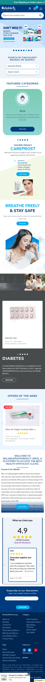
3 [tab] (23, 140)
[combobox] (22, 15)
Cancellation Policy (9, 636)
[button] (13, 50)
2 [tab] (21, 140)
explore (22, 223)
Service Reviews (8, 652)
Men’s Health (31, 630)
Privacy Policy (7, 639)
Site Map (5, 622)
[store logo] (8, 8)
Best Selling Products (31, 626)
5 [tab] (28, 140)
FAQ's (4, 649)
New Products (32, 619)
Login (30, 9)
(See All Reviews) (22, 542)
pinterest (36, 650)
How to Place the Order (11, 658)
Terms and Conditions (10, 630)
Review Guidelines (9, 660)
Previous (3, 322)
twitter (29, 650)
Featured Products (34, 622)
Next (42, 322)
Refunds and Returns (10, 633)
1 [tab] (18, 140)
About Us (5, 619)
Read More (22, 506)
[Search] (40, 15)
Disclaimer (6, 627)
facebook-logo (24, 650)
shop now (23, 174)
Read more (29, 571)
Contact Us (6, 625)
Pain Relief (31, 632)
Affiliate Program (9, 655)
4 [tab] (25, 140)
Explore (22, 129)
